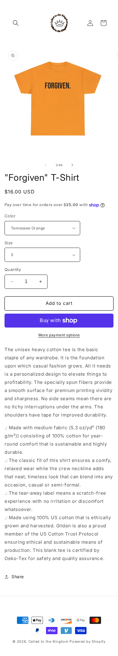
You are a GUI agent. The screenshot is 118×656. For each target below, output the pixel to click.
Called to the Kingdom (48, 641)
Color (10, 215)
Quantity (13, 269)
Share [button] (17, 576)
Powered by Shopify (88, 641)
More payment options (59, 335)
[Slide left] (45, 165)
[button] (15, 23)
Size (9, 242)
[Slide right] (72, 165)
